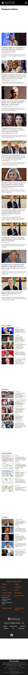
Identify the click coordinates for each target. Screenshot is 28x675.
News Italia (21, 628)
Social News (18, 593)
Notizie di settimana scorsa (7, 603)
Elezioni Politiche (7, 608)
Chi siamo (5, 667)
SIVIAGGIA (24, 664)
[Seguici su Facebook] (11, 635)
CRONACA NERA (18, 406)
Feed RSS (5, 626)
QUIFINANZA (8, 665)
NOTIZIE (10, 3)
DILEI (20, 664)
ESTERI (16, 455)
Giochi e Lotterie (7, 593)
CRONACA (17, 335)
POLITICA (17, 327)
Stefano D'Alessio (7, 106)
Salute (16, 590)
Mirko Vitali (5, 188)
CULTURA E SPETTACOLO (20, 358)
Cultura (4, 590)
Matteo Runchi (6, 52)
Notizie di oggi (6, 595)
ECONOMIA (17, 463)
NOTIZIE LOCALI (18, 421)
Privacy (16, 667)
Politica (17, 584)
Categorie (22, 626)
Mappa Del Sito (13, 626)
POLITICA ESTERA (19, 342)
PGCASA (4, 664)
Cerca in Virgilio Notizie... (12, 623)
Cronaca (4, 584)
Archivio (6, 628)
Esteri (3, 587)
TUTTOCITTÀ (15, 664)
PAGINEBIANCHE (9, 664)
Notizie (15, 619)
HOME (3, 6)
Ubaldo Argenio (6, 160)
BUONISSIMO (14, 665)
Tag (13, 628)
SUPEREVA (19, 665)
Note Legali (11, 667)
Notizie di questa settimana (6, 600)
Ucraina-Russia (19, 595)
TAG (6, 6)
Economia (18, 587)
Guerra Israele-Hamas (19, 609)
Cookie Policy (21, 667)
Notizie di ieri (5, 597)
